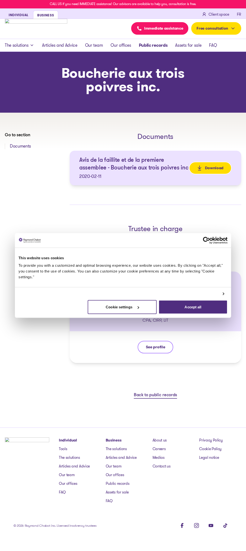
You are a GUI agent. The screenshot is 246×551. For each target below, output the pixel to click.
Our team (94, 45)
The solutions (17, 45)
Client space (219, 14)
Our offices (121, 45)
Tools (63, 449)
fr (239, 14)
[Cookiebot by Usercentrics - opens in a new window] (206, 240)
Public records (153, 45)
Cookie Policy (210, 449)
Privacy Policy (211, 440)
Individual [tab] (18, 15)
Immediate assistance (163, 28)
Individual (68, 440)
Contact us (162, 466)
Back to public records (155, 395)
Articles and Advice (59, 45)
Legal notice (209, 457)
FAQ (213, 45)
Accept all (192, 307)
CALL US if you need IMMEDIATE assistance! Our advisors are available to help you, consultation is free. (123, 3)
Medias (159, 457)
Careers (159, 449)
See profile (157, 348)
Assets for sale (188, 45)
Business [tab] (45, 15)
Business (113, 440)
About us (160, 440)
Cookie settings (119, 307)
